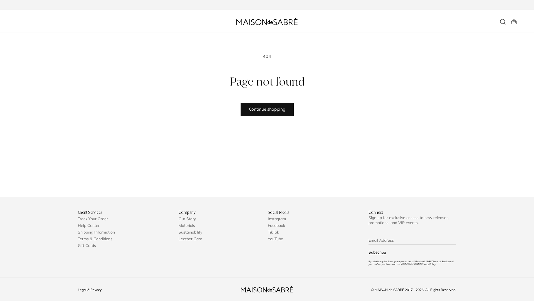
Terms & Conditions (95, 238)
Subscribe (377, 252)
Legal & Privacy (90, 290)
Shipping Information (96, 232)
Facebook (276, 225)
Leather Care (190, 238)
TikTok (273, 232)
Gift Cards (87, 245)
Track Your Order (93, 218)
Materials (187, 225)
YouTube (275, 238)
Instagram (277, 218)
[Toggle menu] (20, 22)
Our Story (187, 218)
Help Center (89, 225)
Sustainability (190, 232)
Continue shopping (267, 109)
